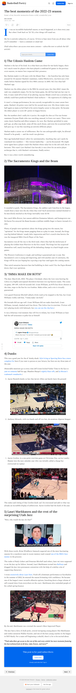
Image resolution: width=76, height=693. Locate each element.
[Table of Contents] (2, 346)
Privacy (38, 680)
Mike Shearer (8, 18)
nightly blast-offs (48, 371)
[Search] (49, 3)
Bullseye (60, 564)
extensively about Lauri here (21, 574)
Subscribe (60, 3)
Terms (43, 680)
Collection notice (51, 680)
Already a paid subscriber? (38, 662)
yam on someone (10, 371)
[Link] (1, 60)
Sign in (70, 3)
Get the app (47, 684)
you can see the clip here (44, 308)
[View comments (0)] (12, 25)
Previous (11, 672)
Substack (29, 689)
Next (66, 672)
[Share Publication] (53, 3)
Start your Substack (33, 684)
